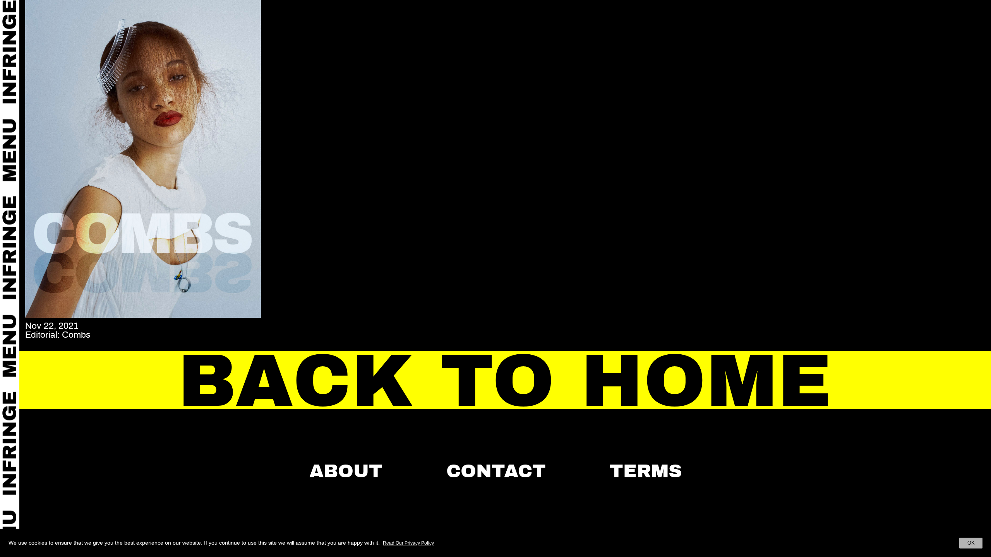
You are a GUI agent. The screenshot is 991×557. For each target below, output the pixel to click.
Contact (496, 471)
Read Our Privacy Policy (408, 543)
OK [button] (971, 543)
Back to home (505, 381)
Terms (646, 471)
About (345, 471)
